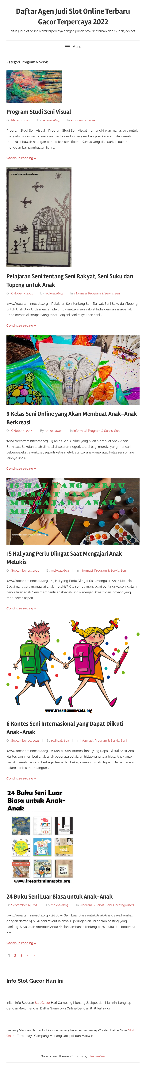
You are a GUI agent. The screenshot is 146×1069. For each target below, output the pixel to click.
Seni (117, 293)
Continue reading (19, 158)
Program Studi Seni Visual (38, 111)
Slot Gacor (42, 1003)
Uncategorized (123, 905)
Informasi (80, 293)
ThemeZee (96, 1056)
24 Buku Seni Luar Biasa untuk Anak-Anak (59, 896)
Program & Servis (83, 120)
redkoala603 (51, 120)
